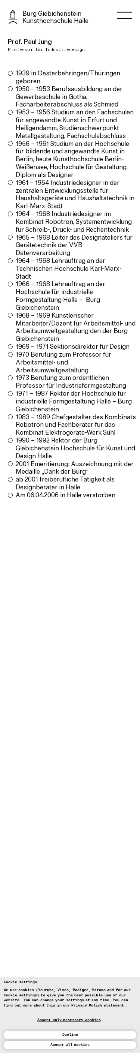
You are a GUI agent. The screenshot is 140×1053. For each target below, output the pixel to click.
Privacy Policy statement (97, 1005)
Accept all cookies (70, 1044)
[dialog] (70, 1015)
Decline (70, 1034)
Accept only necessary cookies (68, 1020)
